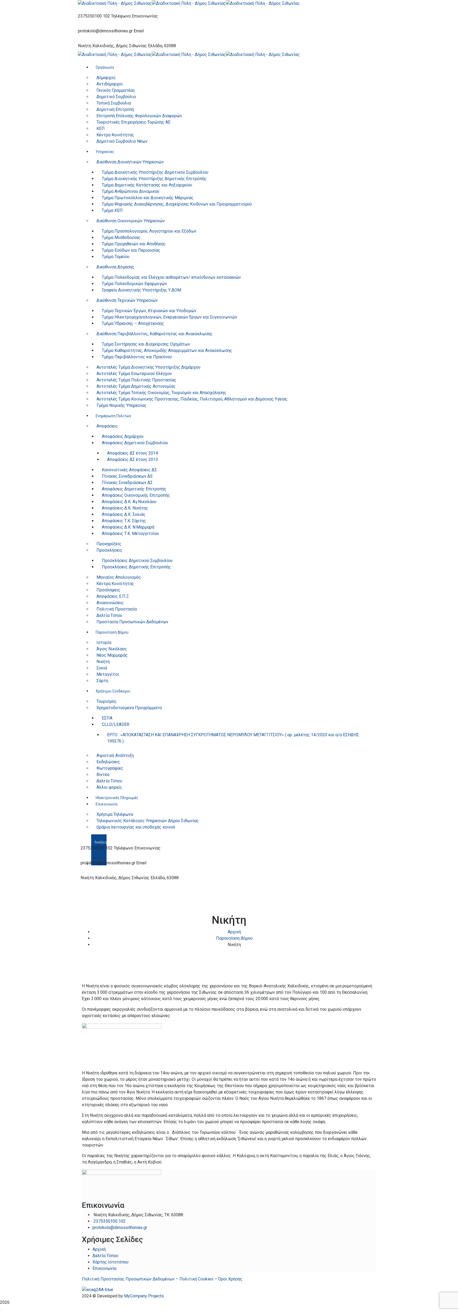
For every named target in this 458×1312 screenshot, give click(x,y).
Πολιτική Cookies (196, 1279)
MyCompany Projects (144, 1295)
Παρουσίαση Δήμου (234, 938)
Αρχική (234, 931)
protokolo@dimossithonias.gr (105, 30)
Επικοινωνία (104, 1268)
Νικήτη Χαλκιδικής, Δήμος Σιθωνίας (112, 45)
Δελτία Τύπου (105, 1255)
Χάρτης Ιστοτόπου (111, 1262)
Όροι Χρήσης (230, 1279)
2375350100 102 (94, 16)
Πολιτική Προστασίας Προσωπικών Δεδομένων (128, 1279)
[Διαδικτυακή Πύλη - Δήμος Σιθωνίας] (115, 3)
